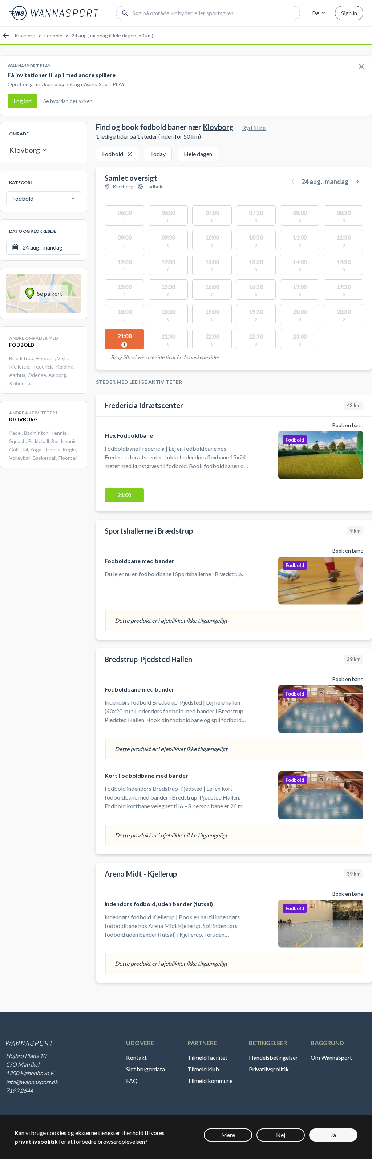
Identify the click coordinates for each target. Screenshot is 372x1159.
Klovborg (25, 35)
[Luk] (361, 67)
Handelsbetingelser (273, 1057)
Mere (228, 1134)
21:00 (124, 495)
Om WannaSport (331, 1057)
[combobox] (317, 13)
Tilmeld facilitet (207, 1057)
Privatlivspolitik (269, 1069)
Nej (280, 1134)
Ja (333, 1134)
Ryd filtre (254, 127)
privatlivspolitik (36, 1141)
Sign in (349, 12)
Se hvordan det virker (70, 101)
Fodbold (53, 35)
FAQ (132, 1080)
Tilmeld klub (203, 1069)
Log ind (22, 100)
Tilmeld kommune (209, 1080)
